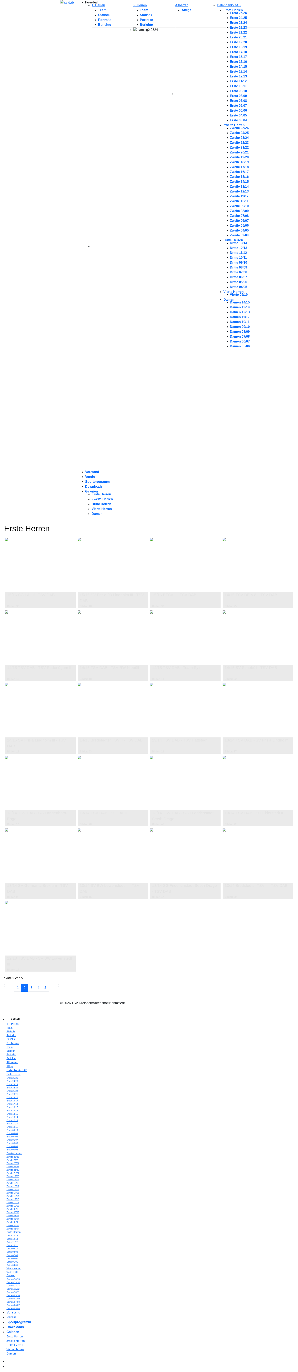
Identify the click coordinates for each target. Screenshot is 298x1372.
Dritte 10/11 (238, 257)
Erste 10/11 (238, 86)
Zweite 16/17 (239, 172)
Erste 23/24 (238, 22)
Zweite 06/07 (239, 220)
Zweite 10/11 (239, 201)
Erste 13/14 (238, 71)
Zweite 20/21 (239, 152)
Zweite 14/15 (239, 181)
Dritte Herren (233, 240)
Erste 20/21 (238, 37)
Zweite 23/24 (239, 137)
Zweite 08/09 (239, 211)
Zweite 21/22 (239, 147)
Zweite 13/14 (239, 186)
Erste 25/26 (238, 13)
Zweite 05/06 (239, 225)
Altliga (186, 10)
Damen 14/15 (240, 302)
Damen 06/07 (240, 341)
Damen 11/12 (240, 317)
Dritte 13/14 (238, 243)
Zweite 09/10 (239, 206)
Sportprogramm (97, 481)
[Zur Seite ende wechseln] (56, 985)
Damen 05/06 (240, 346)
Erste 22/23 (238, 27)
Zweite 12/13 (239, 191)
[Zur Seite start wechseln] (6, 985)
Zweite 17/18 (239, 167)
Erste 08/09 (238, 96)
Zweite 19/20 (239, 157)
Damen (228, 299)
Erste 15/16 (238, 61)
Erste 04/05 (238, 115)
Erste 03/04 (238, 120)
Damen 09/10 (240, 326)
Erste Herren (233, 10)
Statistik (104, 15)
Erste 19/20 (238, 42)
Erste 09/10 (238, 91)
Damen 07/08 (240, 336)
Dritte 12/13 (238, 248)
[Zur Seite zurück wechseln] (11, 985)
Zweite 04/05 (239, 230)
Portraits (104, 20)
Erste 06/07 (238, 105)
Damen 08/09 (240, 331)
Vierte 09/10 (239, 294)
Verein (90, 476)
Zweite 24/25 (239, 133)
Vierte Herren (233, 292)
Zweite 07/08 (239, 215)
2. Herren (140, 5)
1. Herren (98, 5)
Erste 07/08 (238, 100)
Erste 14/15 (238, 66)
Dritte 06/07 (238, 277)
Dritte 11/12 (238, 252)
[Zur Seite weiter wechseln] (51, 985)
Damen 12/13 (240, 312)
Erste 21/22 (238, 32)
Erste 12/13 (238, 76)
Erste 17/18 (238, 52)
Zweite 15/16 (239, 176)
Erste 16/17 (238, 57)
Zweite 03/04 (239, 235)
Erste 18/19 (238, 47)
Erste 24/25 (238, 18)
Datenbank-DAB (229, 5)
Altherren (181, 5)
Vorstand (92, 472)
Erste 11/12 (238, 81)
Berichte (104, 24)
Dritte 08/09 (238, 267)
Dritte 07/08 (238, 272)
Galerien (91, 491)
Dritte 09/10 (238, 262)
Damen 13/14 (240, 307)
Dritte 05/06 (238, 282)
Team (102, 10)
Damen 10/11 (240, 322)
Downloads (94, 486)
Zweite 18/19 (239, 162)
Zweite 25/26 (239, 128)
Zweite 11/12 (239, 196)
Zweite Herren (234, 125)
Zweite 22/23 (239, 142)
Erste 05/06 (238, 110)
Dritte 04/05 (238, 287)
